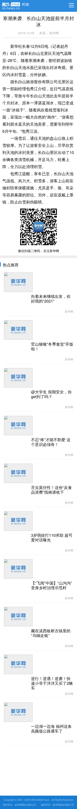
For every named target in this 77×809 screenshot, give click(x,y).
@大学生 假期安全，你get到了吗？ (51, 394)
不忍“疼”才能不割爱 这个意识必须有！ (50, 442)
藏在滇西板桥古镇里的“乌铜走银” (50, 633)
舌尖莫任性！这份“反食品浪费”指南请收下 (51, 490)
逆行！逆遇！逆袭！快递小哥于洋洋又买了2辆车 (52, 683)
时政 (25, 3)
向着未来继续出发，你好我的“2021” (50, 299)
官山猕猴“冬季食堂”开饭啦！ (52, 347)
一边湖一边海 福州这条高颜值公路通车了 (51, 729)
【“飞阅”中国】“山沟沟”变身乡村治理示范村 (51, 585)
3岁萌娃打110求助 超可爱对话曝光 (51, 538)
